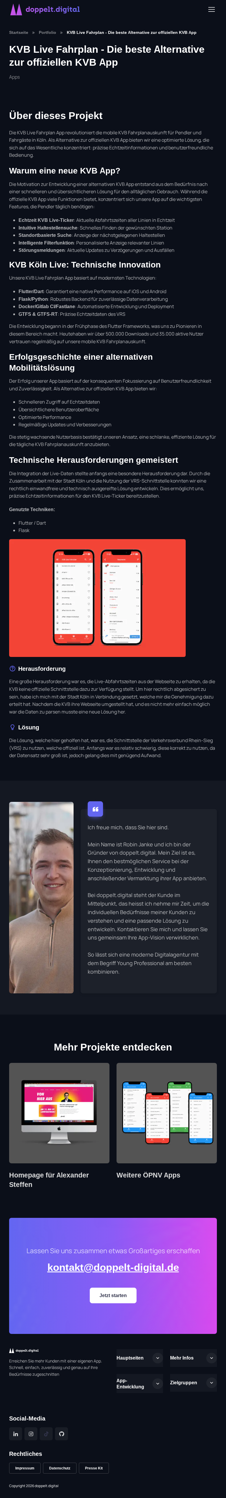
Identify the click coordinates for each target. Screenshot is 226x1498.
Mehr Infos (182, 1358)
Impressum (24, 1468)
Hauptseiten (130, 1358)
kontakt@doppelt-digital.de (113, 1267)
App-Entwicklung (130, 1383)
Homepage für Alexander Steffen (49, 1179)
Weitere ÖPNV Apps (148, 1175)
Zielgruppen (183, 1382)
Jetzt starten (113, 1295)
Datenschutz (59, 1468)
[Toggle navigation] (211, 9)
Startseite (18, 32)
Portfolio (47, 32)
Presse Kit (94, 1468)
